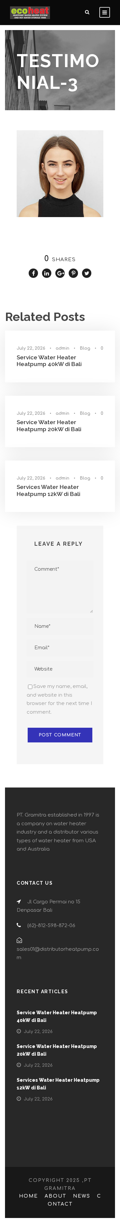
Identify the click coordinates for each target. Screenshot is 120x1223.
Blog (85, 348)
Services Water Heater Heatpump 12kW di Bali (48, 490)
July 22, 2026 (31, 348)
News (81, 1196)
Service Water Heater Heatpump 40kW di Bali (49, 360)
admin (62, 348)
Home (28, 1196)
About (55, 1196)
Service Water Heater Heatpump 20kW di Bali (49, 425)
